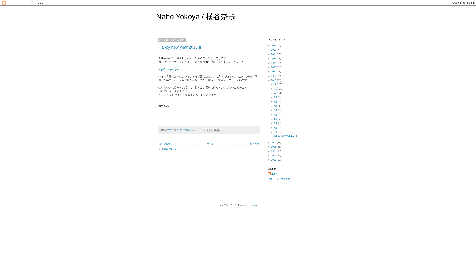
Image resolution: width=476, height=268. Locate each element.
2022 (274, 63)
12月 (276, 84)
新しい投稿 (165, 144)
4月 (276, 119)
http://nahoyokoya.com (170, 69)
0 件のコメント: (192, 130)
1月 (276, 132)
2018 (274, 80)
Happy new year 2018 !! (179, 47)
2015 (274, 151)
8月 (276, 101)
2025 (274, 50)
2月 (276, 127)
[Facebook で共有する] (216, 130)
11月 (276, 88)
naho (274, 174)
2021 (274, 67)
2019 (274, 76)
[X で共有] (212, 130)
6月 (276, 110)
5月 (276, 114)
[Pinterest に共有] (219, 130)
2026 (274, 45)
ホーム (210, 144)
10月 (276, 93)
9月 (276, 97)
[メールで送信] (205, 130)
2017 (274, 142)
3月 (276, 123)
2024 (274, 54)
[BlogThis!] (208, 130)
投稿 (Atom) (170, 149)
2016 (274, 147)
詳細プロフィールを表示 (280, 178)
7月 (276, 106)
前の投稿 (254, 144)
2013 (274, 160)
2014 (274, 155)
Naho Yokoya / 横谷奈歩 (196, 16)
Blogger (255, 205)
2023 (274, 58)
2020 (274, 71)
